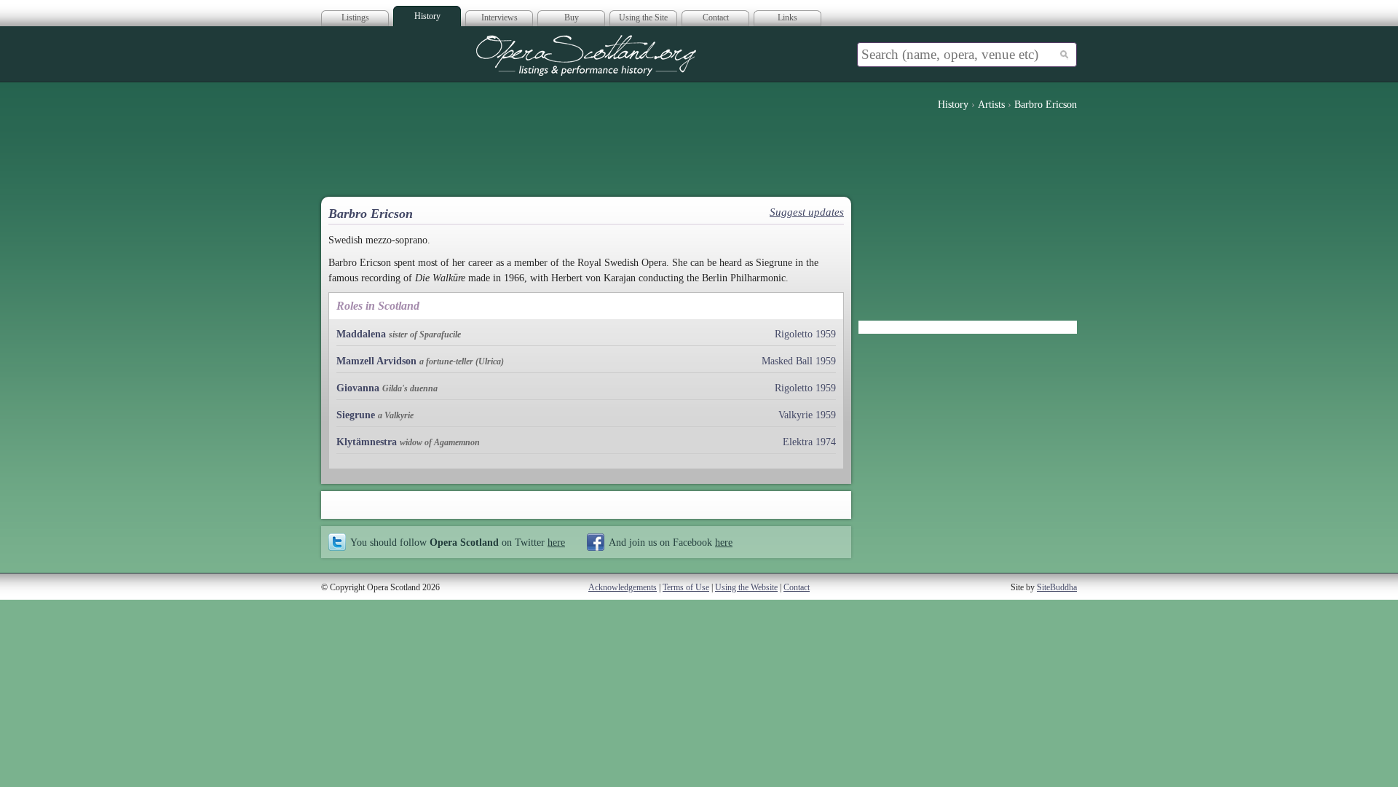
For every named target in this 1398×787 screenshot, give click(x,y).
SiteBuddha (1057, 587)
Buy (571, 17)
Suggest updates (807, 212)
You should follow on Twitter (457, 542)
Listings (355, 17)
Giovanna (357, 388)
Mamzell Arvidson (376, 361)
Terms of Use (686, 587)
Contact (716, 17)
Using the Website (746, 587)
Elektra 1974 (809, 441)
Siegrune (355, 415)
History (427, 16)
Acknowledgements (622, 587)
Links (787, 17)
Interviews (499, 17)
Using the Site (643, 17)
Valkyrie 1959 (807, 415)
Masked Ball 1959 (799, 361)
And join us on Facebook (670, 542)
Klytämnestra (366, 441)
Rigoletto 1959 (805, 334)
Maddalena (361, 334)
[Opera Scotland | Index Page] (586, 55)
